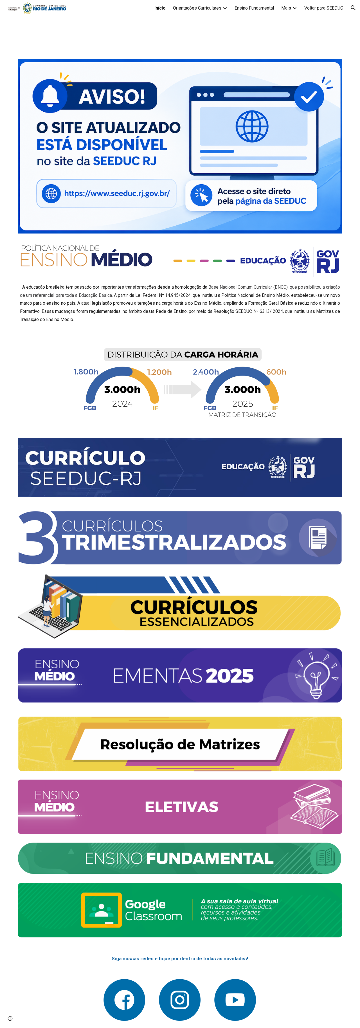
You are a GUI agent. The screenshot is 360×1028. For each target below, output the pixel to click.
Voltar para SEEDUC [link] (323, 8)
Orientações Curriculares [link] (197, 8)
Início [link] (160, 8)
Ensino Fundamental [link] (254, 8)
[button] (353, 8)
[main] (180, 303)
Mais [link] (286, 8)
